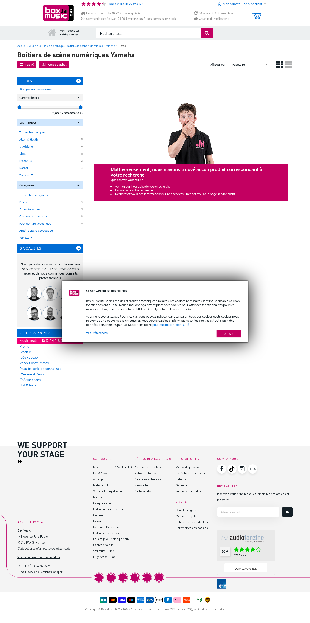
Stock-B (25, 352)
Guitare (98, 515)
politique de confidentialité (170, 325)
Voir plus (24, 175)
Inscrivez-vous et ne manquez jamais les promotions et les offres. (253, 497)
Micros (97, 497)
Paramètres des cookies (192, 528)
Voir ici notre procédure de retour (38, 557)
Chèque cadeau (31, 380)
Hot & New (28, 385)
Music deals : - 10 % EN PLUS (41, 341)
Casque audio (102, 503)
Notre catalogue (145, 473)
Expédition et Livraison (190, 473)
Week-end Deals (32, 374)
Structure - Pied (103, 551)
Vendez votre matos (34, 363)
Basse (97, 521)
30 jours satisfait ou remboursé (218, 13)
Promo (23, 202)
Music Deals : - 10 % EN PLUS (112, 467)
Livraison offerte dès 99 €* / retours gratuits (113, 13)
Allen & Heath (28, 139)
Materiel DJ (100, 485)
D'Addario (26, 146)
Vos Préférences (97, 333)
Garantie (181, 485)
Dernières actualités (147, 479)
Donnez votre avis (246, 568)
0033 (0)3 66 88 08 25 (36, 566)
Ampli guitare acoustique (36, 230)
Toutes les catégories (33, 195)
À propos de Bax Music (149, 467)
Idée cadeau (29, 357)
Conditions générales (190, 510)
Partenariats (142, 491)
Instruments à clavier (107, 533)
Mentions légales (187, 516)
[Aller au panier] (256, 14)
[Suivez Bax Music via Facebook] (221, 469)
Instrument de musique (108, 509)
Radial (23, 168)
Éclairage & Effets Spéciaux (111, 539)
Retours (181, 479)
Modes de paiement (188, 467)
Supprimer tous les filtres (37, 89)
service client (226, 194)
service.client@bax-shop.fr (45, 572)
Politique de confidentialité (193, 522)
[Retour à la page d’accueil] (52, 32)
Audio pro (99, 479)
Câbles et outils (103, 545)
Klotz (22, 153)
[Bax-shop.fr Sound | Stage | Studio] (58, 13)
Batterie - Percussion (107, 527)
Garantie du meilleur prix (214, 18)
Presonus (25, 161)
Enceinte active (29, 209)
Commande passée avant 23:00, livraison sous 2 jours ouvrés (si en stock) (131, 18)
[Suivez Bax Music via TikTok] (232, 469)
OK (231, 333)
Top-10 (29, 64)
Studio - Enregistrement (108, 491)
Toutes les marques (32, 132)
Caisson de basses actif (34, 216)
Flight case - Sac (104, 557)
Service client (188, 459)
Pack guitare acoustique (35, 223)
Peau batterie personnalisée (40, 369)
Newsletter (141, 485)
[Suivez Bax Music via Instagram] (242, 469)
